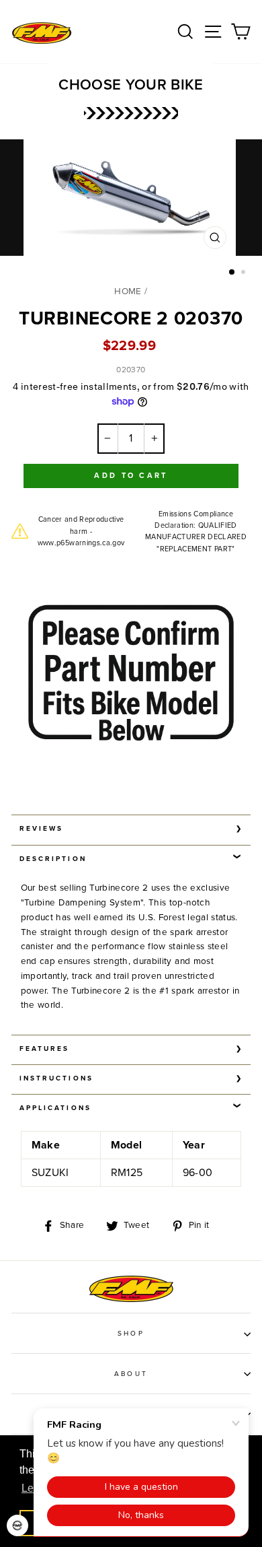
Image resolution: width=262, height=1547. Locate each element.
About (130, 1374)
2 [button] (244, 273)
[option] (131, 201)
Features (44, 1049)
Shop (131, 1334)
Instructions (56, 1078)
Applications (55, 1108)
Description (53, 859)
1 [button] (232, 272)
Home (127, 291)
